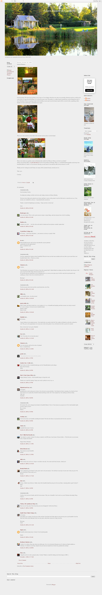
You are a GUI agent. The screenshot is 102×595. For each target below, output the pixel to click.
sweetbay (22, 416)
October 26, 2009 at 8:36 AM (26, 226)
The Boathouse (93, 286)
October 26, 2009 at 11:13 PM (26, 443)
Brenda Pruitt (23, 468)
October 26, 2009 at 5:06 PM (26, 398)
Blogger (53, 584)
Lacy (21, 334)
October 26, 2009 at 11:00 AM (27, 298)
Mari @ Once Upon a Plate (26, 375)
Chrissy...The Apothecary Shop (27, 504)
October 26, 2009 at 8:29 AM (26, 208)
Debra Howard (23, 448)
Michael (88, 100)
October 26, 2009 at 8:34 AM (26, 217)
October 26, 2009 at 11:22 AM (27, 338)
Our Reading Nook (93, 314)
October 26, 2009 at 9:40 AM (26, 260)
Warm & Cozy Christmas (93, 337)
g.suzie (21, 354)
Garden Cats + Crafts (25, 363)
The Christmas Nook (93, 279)
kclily (21, 459)
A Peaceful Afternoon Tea (93, 301)
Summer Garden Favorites (93, 307)
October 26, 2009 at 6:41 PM (26, 430)
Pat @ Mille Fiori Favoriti (26, 435)
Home (49, 563)
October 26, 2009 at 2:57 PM (26, 382)
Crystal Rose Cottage (25, 231)
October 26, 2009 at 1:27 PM (26, 358)
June (21, 481)
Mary (21, 553)
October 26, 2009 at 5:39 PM (26, 411)
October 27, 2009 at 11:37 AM (27, 476)
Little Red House (35, 162)
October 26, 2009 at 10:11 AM (27, 289)
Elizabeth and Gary (25, 387)
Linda (21, 426)
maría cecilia (23, 303)
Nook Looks (92, 329)
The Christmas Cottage (93, 294)
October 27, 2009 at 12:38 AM (27, 463)
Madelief (22, 317)
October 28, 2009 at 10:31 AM (27, 525)
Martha (22, 222)
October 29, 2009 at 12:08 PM (26, 547)
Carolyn (88, 98)
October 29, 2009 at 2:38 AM (26, 537)
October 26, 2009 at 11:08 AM (27, 312)
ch (20, 240)
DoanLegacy (23, 213)
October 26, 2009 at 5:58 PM (26, 421)
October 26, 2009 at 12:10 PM (26, 349)
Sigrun (21, 530)
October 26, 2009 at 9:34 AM (26, 235)
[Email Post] (33, 182)
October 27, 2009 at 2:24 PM (26, 498)
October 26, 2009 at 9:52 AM (26, 280)
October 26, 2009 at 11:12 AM (27, 329)
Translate (89, 134)
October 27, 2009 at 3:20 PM (26, 508)
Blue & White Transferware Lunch (93, 322)
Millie (21, 294)
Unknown (22, 265)
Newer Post (20, 563)
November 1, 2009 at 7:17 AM (27, 557)
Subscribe (89, 90)
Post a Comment (22, 560)
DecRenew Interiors (25, 542)
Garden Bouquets (91, 273)
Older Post (78, 563)
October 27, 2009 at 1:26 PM (26, 488)
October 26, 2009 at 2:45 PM (26, 370)
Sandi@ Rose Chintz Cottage (27, 513)
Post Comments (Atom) (28, 566)
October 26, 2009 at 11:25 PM (26, 454)
